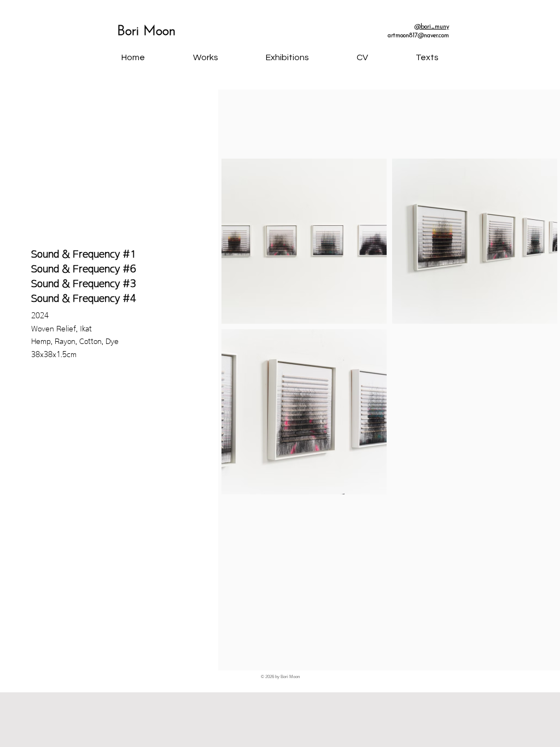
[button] (287, 57)
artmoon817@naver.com (418, 35)
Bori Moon (146, 31)
